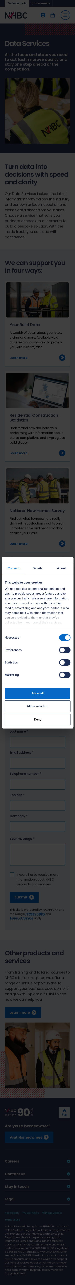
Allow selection (37, 706)
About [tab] (61, 568)
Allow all (38, 693)
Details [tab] (37, 568)
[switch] (64, 650)
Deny (37, 719)
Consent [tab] (14, 568)
